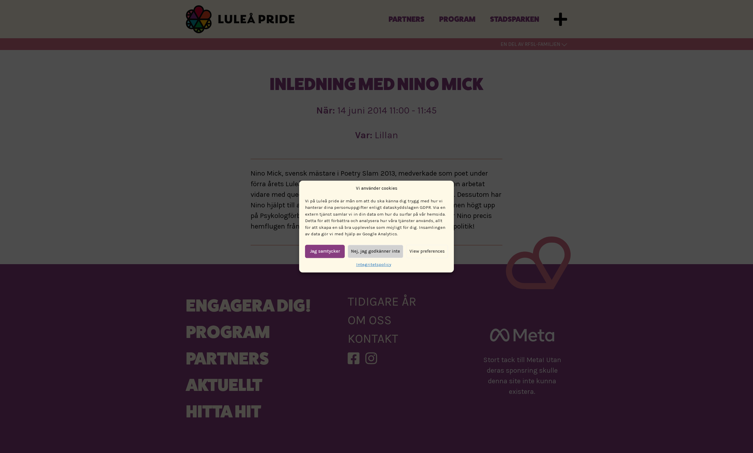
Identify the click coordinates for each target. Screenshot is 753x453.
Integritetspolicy (373, 264)
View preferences (427, 251)
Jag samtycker (325, 251)
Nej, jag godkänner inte (375, 251)
